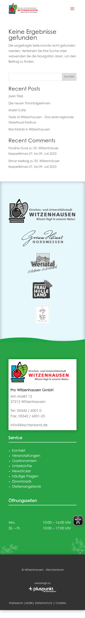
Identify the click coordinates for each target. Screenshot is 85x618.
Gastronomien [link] (24, 461)
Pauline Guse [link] (18, 148)
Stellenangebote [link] (26, 487)
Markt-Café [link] (17, 110)
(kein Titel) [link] (15, 96)
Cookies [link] (61, 603)
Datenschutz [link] (43, 603)
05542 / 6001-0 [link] (29, 411)
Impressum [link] (16, 603)
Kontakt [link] (18, 451)
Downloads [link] (21, 482)
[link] (23, 8)
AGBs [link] (29, 603)
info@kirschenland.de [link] (29, 425)
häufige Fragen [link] (25, 476)
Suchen (69, 77)
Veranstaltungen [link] (26, 456)
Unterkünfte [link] (22, 466)
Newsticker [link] (21, 471)
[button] (72, 8)
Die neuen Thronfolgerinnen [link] (29, 103)
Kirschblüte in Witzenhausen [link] (29, 129)
